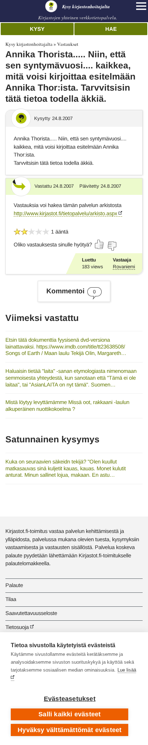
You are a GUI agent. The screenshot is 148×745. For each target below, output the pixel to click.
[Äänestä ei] (111, 246)
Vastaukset (67, 44)
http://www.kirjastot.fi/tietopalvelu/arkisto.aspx (65, 213)
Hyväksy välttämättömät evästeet (69, 730)
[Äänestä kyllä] (99, 244)
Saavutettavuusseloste (31, 613)
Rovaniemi (124, 266)
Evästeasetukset (70, 698)
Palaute (14, 585)
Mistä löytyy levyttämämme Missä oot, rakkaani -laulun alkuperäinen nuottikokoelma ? (67, 405)
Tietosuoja (17, 627)
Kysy (37, 29)
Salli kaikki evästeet (69, 714)
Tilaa (10, 599)
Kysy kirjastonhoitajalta (28, 44)
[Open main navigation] (141, 6)
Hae (111, 29)
